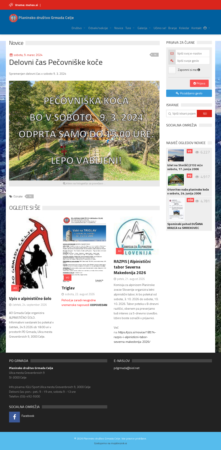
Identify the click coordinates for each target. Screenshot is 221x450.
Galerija (142, 28)
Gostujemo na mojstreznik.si (110, 443)
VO (67, 277)
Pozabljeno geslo (190, 93)
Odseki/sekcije (98, 28)
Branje (172, 28)
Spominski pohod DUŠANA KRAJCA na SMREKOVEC (185, 226)
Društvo (77, 28)
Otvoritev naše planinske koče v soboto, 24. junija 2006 (188, 191)
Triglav (68, 287)
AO (15, 288)
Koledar (184, 28)
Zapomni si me (187, 69)
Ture (128, 28)
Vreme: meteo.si (26, 5)
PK (155, 54)
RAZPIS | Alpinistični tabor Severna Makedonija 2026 (132, 267)
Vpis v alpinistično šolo (30, 298)
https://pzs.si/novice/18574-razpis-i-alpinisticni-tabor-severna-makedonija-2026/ (135, 337)
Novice (118, 28)
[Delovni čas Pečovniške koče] (84, 130)
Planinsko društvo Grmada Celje (46, 17)
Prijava (200, 83)
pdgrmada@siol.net (126, 368)
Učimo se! (160, 28)
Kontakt (196, 28)
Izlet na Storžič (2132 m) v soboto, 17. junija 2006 (185, 167)
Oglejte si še (24, 207)
